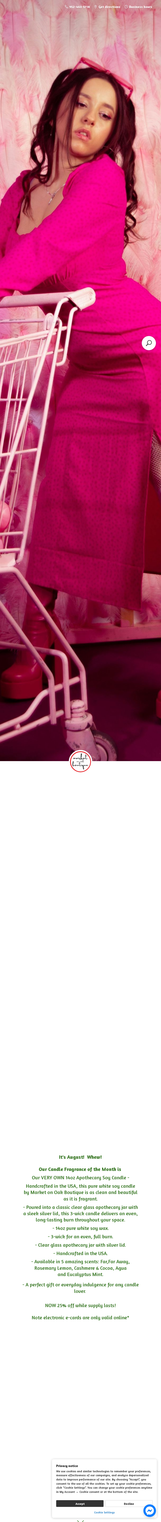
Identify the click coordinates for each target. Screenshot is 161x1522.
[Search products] (149, 343)
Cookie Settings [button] (104, 1512)
